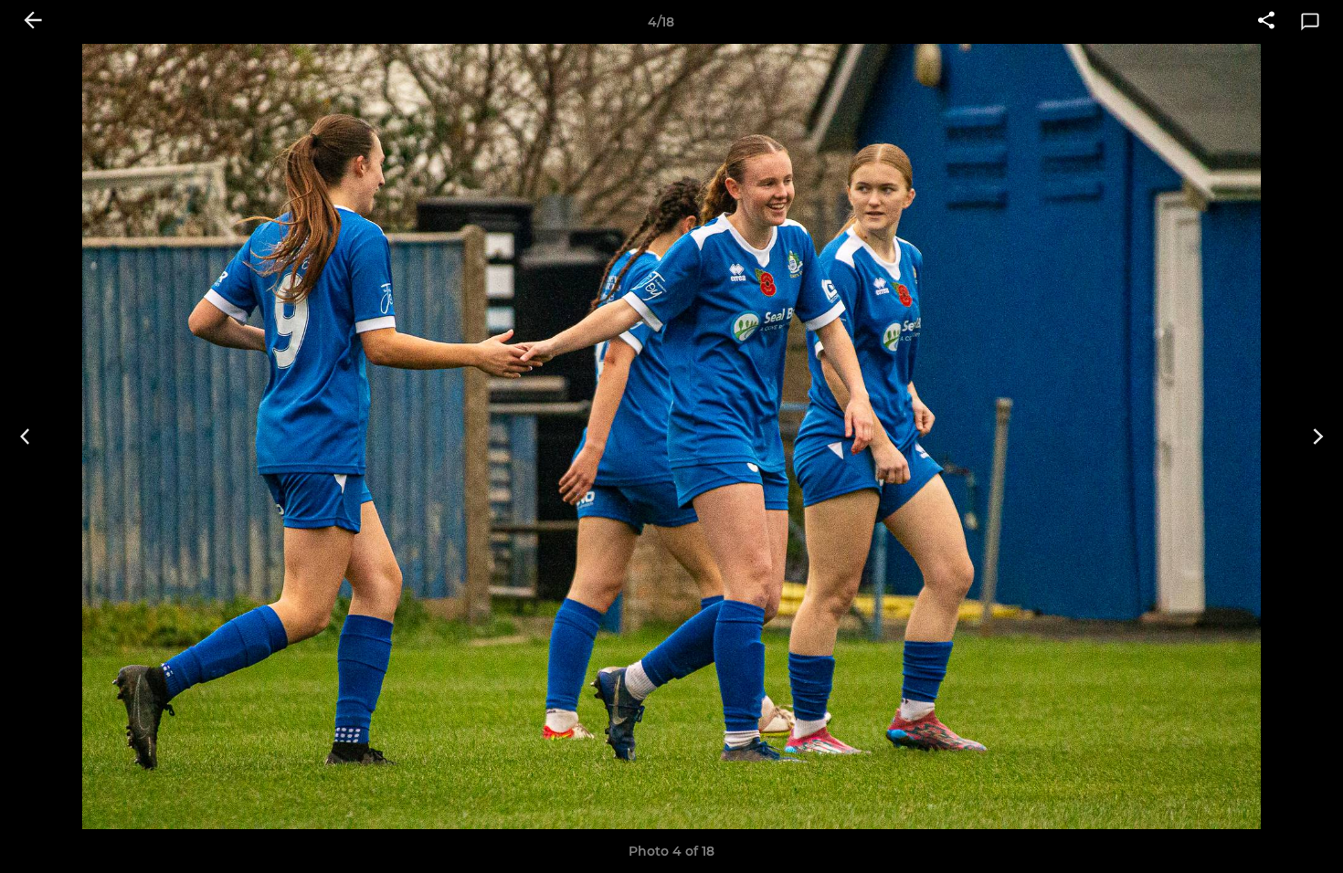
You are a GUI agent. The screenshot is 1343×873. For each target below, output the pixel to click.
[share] (1266, 22)
